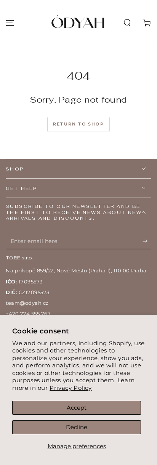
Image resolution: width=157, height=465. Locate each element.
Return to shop (78, 124)
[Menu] (10, 22)
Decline (76, 427)
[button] (127, 22)
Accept (77, 407)
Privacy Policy (70, 387)
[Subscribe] (147, 241)
